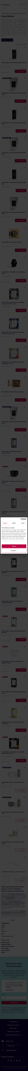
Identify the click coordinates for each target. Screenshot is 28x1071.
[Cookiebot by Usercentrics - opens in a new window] (20, 519)
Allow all (14, 546)
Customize (13, 550)
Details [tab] (14, 523)
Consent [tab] (5, 523)
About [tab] (22, 523)
